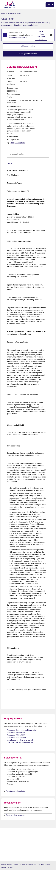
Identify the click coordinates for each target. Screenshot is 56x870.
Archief (3, 867)
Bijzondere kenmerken (11, 101)
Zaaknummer (12, 88)
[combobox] (28, 153)
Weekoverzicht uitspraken (16, 815)
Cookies (22, 864)
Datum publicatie (11, 83)
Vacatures (48, 864)
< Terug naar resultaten (28, 54)
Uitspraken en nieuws (14, 13)
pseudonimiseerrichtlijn (18, 38)
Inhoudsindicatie (14, 107)
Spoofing (41, 864)
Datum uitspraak (11, 77)
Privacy (16, 864)
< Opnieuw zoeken (28, 46)
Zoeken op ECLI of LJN (16, 735)
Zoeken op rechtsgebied (16, 738)
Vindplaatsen (12, 136)
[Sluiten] (51, 35)
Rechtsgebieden (13, 94)
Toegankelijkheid (31, 864)
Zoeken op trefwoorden (16, 733)
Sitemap (10, 864)
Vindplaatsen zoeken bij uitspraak (20, 740)
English (3, 864)
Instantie (10, 72)
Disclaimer (10, 867)
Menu (49, 5)
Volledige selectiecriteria (15, 791)
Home (3, 13)
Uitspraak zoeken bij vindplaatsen (20, 742)
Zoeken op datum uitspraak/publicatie (21, 730)
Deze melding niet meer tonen (41, 35)
